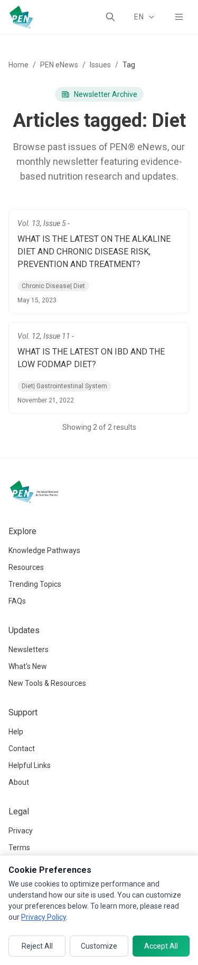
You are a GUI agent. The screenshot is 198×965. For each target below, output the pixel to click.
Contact (21, 748)
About (18, 782)
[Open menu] (179, 16)
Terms (19, 847)
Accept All (161, 946)
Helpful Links (29, 765)
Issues (100, 65)
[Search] (110, 16)
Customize (99, 946)
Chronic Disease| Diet (53, 286)
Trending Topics (34, 584)
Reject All (37, 946)
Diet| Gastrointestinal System (64, 386)
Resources (26, 567)
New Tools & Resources (47, 683)
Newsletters (28, 649)
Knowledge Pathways (44, 550)
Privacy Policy (43, 917)
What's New (27, 666)
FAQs (17, 601)
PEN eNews (59, 65)
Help (15, 731)
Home (18, 65)
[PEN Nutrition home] (21, 16)
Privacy (20, 830)
